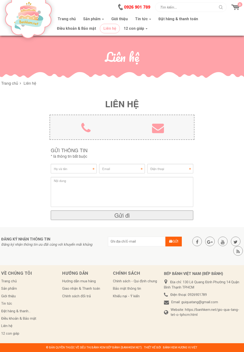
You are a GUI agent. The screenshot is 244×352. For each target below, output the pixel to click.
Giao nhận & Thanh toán (81, 288)
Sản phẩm (9, 288)
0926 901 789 (137, 7)
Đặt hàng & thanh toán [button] (178, 19)
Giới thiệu (8, 296)
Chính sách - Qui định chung (135, 281)
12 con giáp (10, 333)
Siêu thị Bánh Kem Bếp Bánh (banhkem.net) (111, 347)
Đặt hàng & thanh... (15, 311)
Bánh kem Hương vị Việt (180, 347)
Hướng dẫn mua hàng (79, 281)
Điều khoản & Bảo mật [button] (76, 28)
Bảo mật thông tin (127, 288)
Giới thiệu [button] (119, 19)
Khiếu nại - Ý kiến (126, 296)
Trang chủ (9, 281)
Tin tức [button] (142, 19)
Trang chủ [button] (67, 19)
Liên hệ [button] (109, 28)
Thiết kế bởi (152, 347)
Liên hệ (6, 326)
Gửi (175, 241)
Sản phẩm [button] (92, 19)
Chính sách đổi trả (76, 296)
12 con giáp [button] (134, 28)
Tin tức (6, 303)
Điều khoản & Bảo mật (18, 318)
